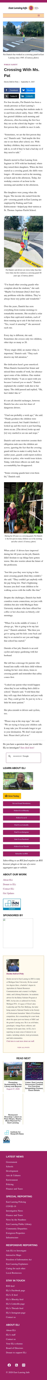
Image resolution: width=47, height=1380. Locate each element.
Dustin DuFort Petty (11, 82)
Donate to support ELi (16, 1352)
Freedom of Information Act (19, 1259)
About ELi (8, 879)
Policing (10, 1184)
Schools (9, 1166)
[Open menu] (38, 15)
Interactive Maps (13, 1254)
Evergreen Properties (15, 1232)
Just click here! (27, 747)
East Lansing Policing (16, 1201)
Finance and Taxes (14, 1188)
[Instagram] (24, 1365)
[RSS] (16, 1365)
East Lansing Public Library (19, 1224)
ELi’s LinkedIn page (15, 1303)
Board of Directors (14, 1347)
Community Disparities (16, 1228)
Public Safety (10, 64)
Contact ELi (8, 888)
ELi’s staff (10, 1334)
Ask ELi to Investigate (16, 1250)
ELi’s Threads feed (14, 1308)
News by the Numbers (16, 1219)
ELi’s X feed (12, 1294)
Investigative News (14, 1210)
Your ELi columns (14, 1343)
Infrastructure (12, 1237)
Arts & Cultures (13, 1175)
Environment (12, 1179)
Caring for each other (15, 1268)
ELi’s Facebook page (15, 1290)
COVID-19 (11, 1206)
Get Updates (8, 893)
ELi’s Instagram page (15, 1312)
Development (12, 1170)
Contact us (11, 1317)
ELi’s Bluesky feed (14, 1299)
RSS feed (10, 1285)
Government (11, 1161)
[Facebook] (9, 1365)
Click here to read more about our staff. (20, 1041)
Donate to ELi (9, 884)
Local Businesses (14, 1272)
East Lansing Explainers (17, 1263)
